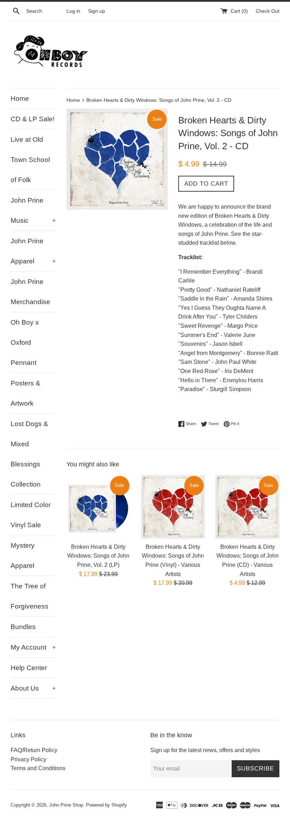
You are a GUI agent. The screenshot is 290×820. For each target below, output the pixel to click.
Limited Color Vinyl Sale (31, 515)
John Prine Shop (66, 805)
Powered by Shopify (106, 805)
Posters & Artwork (25, 393)
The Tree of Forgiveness (29, 596)
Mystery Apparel (23, 555)
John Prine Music (33, 210)
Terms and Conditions (38, 768)
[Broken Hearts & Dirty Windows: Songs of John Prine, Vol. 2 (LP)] (98, 507)
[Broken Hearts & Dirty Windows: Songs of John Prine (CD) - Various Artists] (247, 507)
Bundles (23, 626)
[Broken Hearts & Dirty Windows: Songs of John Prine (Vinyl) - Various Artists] (173, 507)
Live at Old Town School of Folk (30, 160)
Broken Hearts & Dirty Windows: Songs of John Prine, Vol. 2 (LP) (98, 556)
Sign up (96, 11)
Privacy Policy (28, 759)
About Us (33, 688)
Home (20, 98)
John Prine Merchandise (30, 292)
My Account (33, 647)
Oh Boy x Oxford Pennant (25, 342)
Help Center (29, 667)
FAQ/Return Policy (34, 750)
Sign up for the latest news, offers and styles (205, 750)
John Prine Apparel (33, 251)
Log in (73, 11)
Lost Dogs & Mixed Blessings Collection (29, 454)
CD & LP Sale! (32, 119)
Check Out (267, 11)
